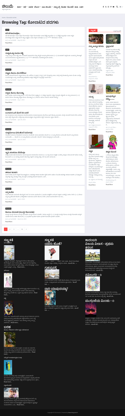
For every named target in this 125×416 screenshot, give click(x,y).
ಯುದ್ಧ (91, 96)
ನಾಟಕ (31, 7)
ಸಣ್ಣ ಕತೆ (8, 240)
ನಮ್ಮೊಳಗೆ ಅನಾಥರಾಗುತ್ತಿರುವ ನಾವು (13, 357)
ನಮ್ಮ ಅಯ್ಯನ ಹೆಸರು (96, 46)
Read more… (21, 267)
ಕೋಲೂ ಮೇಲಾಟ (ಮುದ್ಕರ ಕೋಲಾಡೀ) (19, 212)
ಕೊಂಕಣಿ (70, 7)
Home (3, 17)
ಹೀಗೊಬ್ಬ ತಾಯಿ (8, 243)
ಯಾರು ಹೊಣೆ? (53, 243)
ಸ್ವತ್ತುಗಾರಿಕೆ (110, 46)
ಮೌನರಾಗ (6, 270)
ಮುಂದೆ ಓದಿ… (72, 263)
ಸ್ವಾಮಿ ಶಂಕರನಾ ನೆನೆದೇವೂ (15, 152)
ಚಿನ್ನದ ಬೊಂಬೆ (111, 151)
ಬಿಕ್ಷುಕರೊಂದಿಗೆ (7, 385)
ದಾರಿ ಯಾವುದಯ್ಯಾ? (56, 288)
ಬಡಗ (81, 7)
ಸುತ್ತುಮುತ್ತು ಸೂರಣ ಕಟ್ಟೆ (14, 53)
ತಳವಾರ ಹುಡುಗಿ (11, 172)
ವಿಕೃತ (91, 151)
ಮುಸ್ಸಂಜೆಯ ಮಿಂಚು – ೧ (99, 300)
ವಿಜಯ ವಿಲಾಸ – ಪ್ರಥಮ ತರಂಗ (99, 245)
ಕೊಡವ (63, 7)
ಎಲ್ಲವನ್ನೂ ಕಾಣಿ (117, 31)
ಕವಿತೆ (7, 30)
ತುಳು (76, 7)
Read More (8, 43)
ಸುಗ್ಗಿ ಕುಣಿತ (9, 192)
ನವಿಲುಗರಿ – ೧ (93, 275)
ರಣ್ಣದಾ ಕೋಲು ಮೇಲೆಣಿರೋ (15, 73)
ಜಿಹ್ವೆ (5, 298)
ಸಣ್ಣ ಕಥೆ (93, 30)
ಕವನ (19, 7)
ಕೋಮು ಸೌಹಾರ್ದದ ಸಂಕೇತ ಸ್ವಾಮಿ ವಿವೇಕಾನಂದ (16, 330)
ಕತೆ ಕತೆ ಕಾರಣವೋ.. (12, 33)
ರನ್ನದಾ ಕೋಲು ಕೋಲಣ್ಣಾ (14, 93)
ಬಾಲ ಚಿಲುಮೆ (46, 7)
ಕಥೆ (24, 7)
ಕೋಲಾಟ (8, 69)
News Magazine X (73, 412)
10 (22, 229)
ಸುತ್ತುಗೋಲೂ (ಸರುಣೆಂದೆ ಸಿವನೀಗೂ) (18, 132)
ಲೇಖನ (36, 7)
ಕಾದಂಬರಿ (91, 240)
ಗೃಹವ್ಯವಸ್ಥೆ (51, 267)
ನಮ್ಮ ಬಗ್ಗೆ (57, 7)
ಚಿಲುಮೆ (7, 6)
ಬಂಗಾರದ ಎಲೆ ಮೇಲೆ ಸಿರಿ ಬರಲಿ (17, 112)
